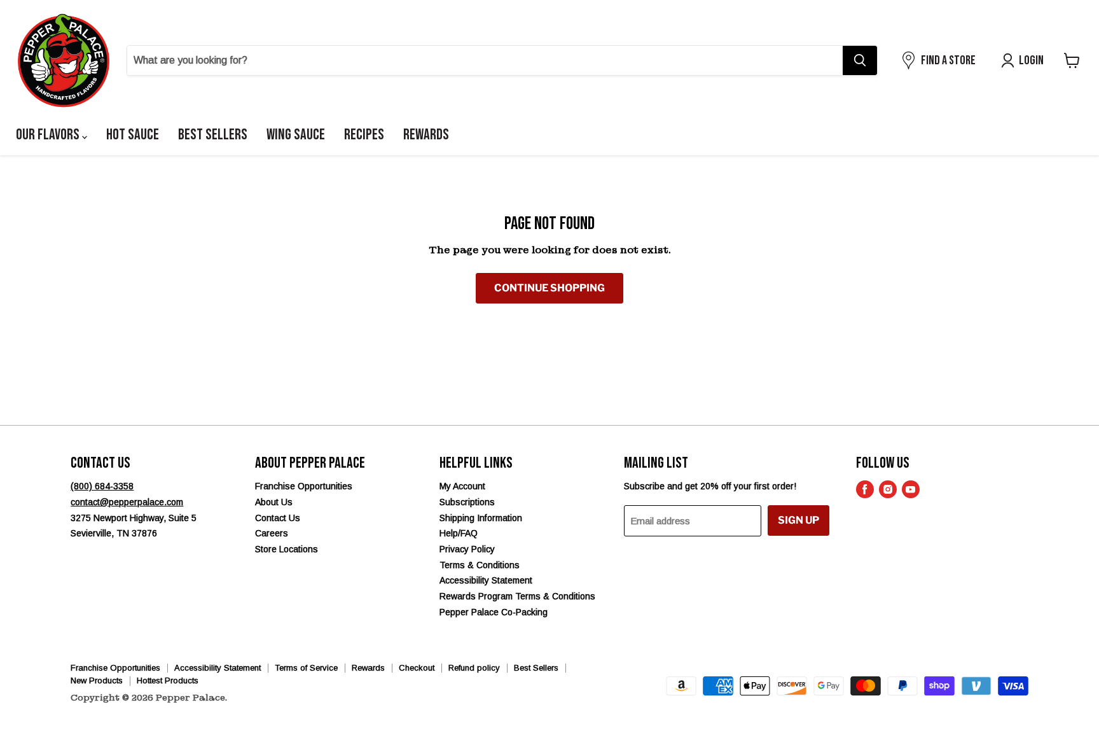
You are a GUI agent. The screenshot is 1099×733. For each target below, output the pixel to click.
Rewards (426, 134)
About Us (274, 502)
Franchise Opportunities (303, 486)
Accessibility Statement (485, 580)
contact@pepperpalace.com (127, 502)
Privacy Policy (467, 549)
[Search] (860, 60)
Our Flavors (49, 134)
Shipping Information (480, 518)
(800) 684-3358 (102, 486)
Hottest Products (167, 680)
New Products (97, 680)
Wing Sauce (295, 134)
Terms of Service (306, 668)
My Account (462, 486)
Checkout (416, 668)
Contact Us (277, 518)
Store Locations (286, 549)
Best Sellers (212, 134)
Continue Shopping (549, 288)
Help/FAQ (458, 533)
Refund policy (474, 668)
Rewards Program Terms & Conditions (517, 596)
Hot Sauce (132, 134)
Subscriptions (467, 502)
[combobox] (485, 60)
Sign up (798, 520)
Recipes (364, 134)
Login (1031, 60)
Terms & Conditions (479, 565)
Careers (271, 533)
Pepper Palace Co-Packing (493, 612)
